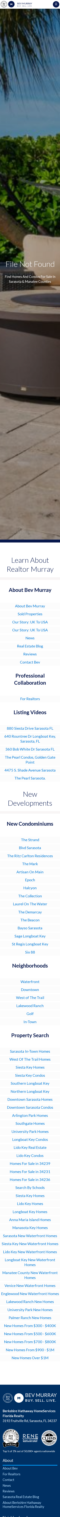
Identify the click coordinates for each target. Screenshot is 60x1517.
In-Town (30, 1022)
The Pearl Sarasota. (30, 778)
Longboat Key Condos (30, 1139)
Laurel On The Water (30, 904)
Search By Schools (30, 1187)
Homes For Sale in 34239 (30, 1163)
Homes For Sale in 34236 (30, 1179)
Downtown (30, 989)
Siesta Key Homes (30, 1067)
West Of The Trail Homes (30, 1059)
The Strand (30, 840)
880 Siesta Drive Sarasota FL (30, 728)
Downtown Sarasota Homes (30, 1099)
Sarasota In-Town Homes (30, 1051)
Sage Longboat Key (30, 936)
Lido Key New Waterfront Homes (30, 1252)
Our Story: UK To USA (30, 622)
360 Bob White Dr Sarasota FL (30, 749)
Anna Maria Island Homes (30, 1219)
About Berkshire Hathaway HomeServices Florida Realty (23, 1505)
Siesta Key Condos (30, 1075)
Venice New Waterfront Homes (30, 1285)
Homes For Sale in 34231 (30, 1171)
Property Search (30, 1035)
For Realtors (30, 699)
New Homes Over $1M (30, 1358)
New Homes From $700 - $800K (30, 1342)
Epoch (30, 880)
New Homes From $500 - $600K (30, 1334)
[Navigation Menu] (56, 4)
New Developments (30, 798)
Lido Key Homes (30, 1203)
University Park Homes (30, 1131)
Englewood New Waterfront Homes (30, 1293)
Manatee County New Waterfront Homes (30, 1275)
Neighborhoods (30, 965)
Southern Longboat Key (30, 1083)
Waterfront (30, 981)
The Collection (30, 896)
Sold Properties (30, 614)
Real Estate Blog (30, 646)
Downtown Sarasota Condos (30, 1107)
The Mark (30, 864)
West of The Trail (30, 997)
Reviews (30, 654)
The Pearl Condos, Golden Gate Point (30, 759)
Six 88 (30, 952)
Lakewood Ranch (30, 1005)
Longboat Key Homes (30, 1211)
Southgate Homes (30, 1123)
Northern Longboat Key (30, 1091)
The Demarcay (30, 912)
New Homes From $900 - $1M (30, 1350)
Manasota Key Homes (30, 1227)
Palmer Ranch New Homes (30, 1317)
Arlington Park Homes (30, 1115)
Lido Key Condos (30, 1155)
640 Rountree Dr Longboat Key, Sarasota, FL (30, 738)
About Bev (10, 1468)
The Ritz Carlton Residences (30, 856)
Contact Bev (30, 662)
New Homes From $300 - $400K (30, 1325)
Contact (8, 1480)
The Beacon (30, 920)
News (30, 638)
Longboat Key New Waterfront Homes (30, 1262)
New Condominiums (30, 823)
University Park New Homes (30, 1310)
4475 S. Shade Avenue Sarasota (30, 770)
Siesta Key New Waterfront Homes (30, 1243)
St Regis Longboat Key (30, 944)
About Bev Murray (30, 606)
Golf (30, 1013)
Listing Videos (30, 712)
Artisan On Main (30, 872)
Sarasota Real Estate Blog (21, 1497)
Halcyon (30, 888)
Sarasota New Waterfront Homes (30, 1236)
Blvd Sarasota (30, 848)
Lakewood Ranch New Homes (30, 1301)
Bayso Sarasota (30, 928)
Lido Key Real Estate (30, 1147)
